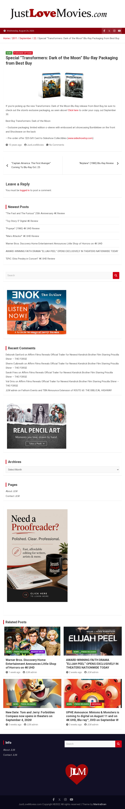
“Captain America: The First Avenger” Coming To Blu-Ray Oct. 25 (31, 165)
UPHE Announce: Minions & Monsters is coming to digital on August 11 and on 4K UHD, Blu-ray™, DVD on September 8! (92, 716)
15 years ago (15, 145)
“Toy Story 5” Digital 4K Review (22, 221)
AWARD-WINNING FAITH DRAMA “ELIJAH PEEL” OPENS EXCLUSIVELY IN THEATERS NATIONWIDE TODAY (62, 251)
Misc (69, 652)
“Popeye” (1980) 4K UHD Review (23, 228)
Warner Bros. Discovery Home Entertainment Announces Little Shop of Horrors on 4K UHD (54, 243)
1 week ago (14, 672)
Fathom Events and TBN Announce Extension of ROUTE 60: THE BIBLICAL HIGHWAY (66, 390)
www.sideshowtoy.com (80, 138)
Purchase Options (23, 53)
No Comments (56, 145)
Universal (96, 704)
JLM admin (11, 390)
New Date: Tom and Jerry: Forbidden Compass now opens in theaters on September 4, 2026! (30, 716)
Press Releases (21, 652)
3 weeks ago (15, 724)
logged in (25, 190)
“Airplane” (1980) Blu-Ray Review (96, 163)
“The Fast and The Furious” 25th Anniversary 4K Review (35, 213)
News (9, 53)
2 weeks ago (75, 672)
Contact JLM (13, 496)
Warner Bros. (37, 652)
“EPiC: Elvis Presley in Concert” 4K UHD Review (30, 258)
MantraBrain (99, 804)
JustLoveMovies (35, 145)
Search (116, 275)
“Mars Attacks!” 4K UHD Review (22, 236)
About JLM (11, 491)
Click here (73, 110)
